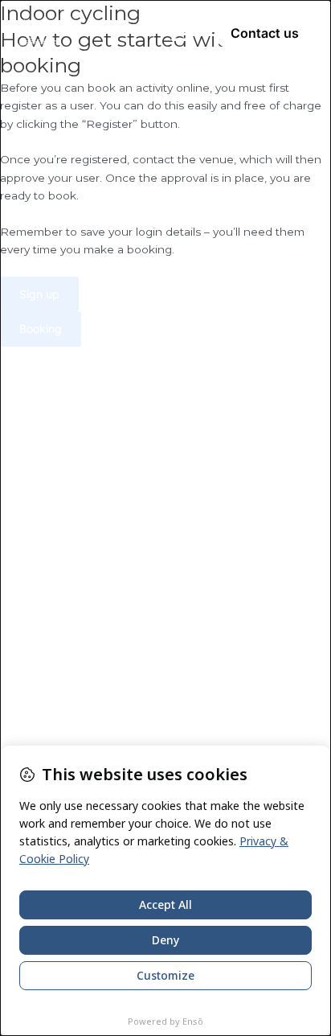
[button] (181, 33)
